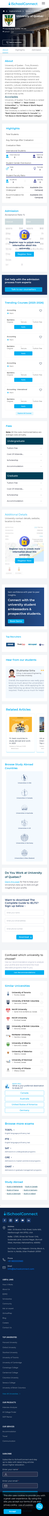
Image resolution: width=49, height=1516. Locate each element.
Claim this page (12, 882)
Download (24, 937)
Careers (6, 1323)
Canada (24, 1093)
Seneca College (9, 1383)
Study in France (13, 1190)
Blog (4, 1318)
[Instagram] (11, 1220)
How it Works (8, 1285)
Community (7, 1304)
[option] (9, 734)
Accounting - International (17, 389)
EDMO (5, 1294)
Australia (24, 1099)
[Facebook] (5, 1220)
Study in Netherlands (15, 1187)
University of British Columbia (14, 1388)
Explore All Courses (24, 413)
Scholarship (7, 1299)
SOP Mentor (7, 1417)
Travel (5, 1436)
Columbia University (10, 1378)
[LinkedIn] (29, 1220)
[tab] (5, 50)
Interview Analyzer (10, 1407)
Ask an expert (8, 1308)
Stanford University (10, 1352)
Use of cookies (25, 1505)
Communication (9, 1441)
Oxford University (9, 1347)
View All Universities (11, 1394)
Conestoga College (10, 1368)
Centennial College (10, 1373)
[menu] (43, 3)
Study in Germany (30, 1190)
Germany (24, 1110)
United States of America (24, 1104)
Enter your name (11, 1469)
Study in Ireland (30, 1194)
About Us (6, 1289)
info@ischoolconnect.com (21, 1269)
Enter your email (11, 1481)
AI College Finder (9, 1412)
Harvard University (10, 1342)
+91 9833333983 (15, 1261)
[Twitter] (17, 1220)
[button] (39, 1506)
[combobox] (22, 32)
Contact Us (7, 1328)
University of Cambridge (12, 1363)
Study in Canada (31, 1187)
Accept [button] (12, 1511)
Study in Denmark (13, 1194)
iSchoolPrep (7, 1313)
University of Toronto (11, 1357)
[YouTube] (23, 1220)
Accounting (11, 310)
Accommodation (9, 1431)
